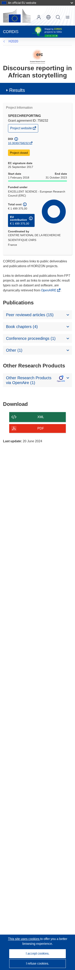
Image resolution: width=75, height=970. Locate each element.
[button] (48, 17)
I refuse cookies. (37, 963)
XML (40, 417)
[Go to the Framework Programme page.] (37, 56)
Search (58, 17)
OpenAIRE (49, 290)
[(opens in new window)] (17, 15)
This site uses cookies (24, 939)
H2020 (13, 41)
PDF (40, 428)
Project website (21, 129)
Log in (38, 17)
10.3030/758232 (18, 143)
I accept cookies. (37, 953)
